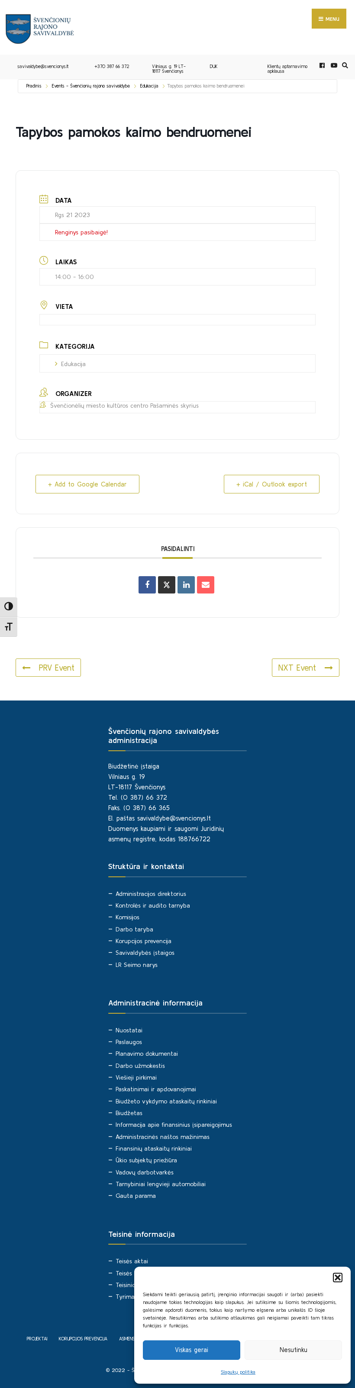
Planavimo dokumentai (147, 1053)
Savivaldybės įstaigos (145, 952)
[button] (337, 1277)
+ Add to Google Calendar (87, 484)
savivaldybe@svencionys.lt (42, 66)
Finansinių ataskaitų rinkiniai (154, 1148)
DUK (214, 66)
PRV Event (56, 667)
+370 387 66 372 (111, 66)
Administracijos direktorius (151, 893)
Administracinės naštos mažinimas (163, 1136)
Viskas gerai (191, 1349)
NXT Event (297, 667)
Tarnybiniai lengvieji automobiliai (161, 1183)
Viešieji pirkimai (136, 1077)
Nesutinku (293, 1349)
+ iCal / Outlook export (271, 484)
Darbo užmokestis (140, 1065)
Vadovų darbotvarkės (145, 1172)
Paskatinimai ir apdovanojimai (156, 1089)
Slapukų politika (238, 1372)
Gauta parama (136, 1195)
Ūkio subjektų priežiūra (146, 1160)
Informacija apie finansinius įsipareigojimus (174, 1124)
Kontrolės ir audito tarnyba (153, 905)
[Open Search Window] (343, 65)
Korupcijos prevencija (143, 940)
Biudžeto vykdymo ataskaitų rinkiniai (166, 1101)
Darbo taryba (134, 929)
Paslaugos (129, 1041)
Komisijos (127, 917)
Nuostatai (129, 1030)
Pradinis (34, 85)
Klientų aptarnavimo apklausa (287, 69)
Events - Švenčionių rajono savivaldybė (91, 85)
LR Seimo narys (137, 964)
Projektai (37, 1338)
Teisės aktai (132, 1261)
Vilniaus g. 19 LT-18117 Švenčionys (169, 69)
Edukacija (149, 85)
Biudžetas (129, 1112)
